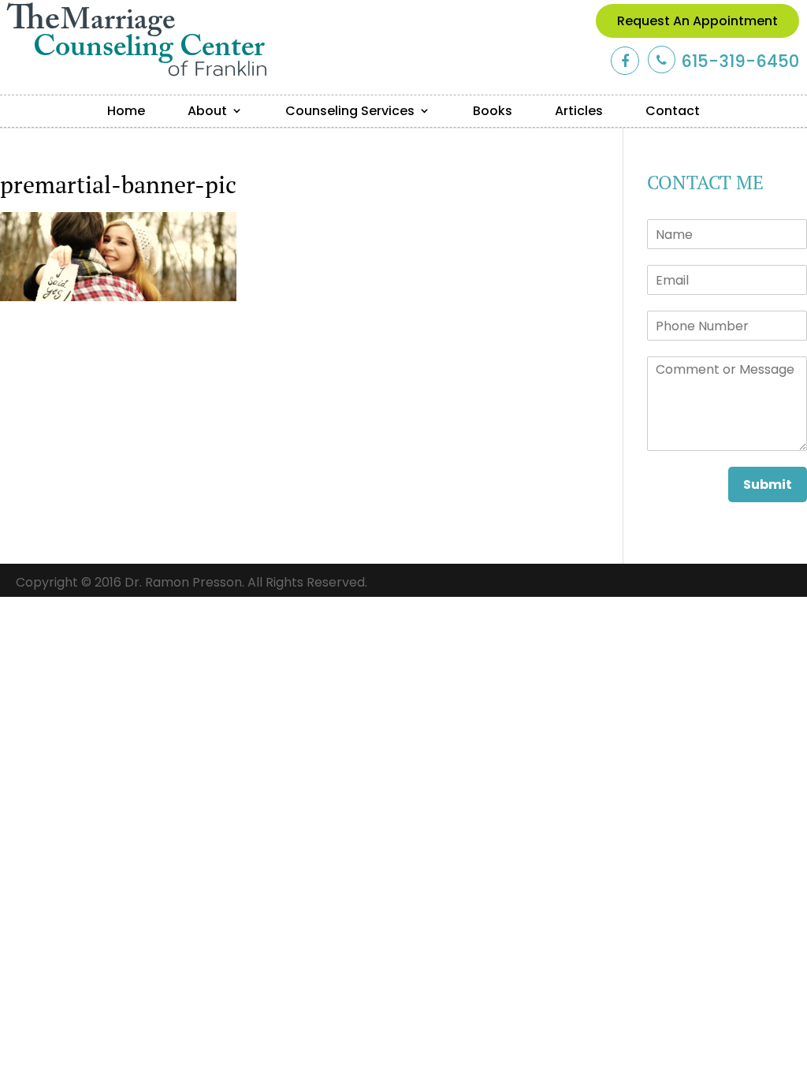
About (207, 111)
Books (492, 111)
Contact (672, 111)
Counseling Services (350, 111)
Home (126, 111)
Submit (767, 484)
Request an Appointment (697, 21)
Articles (579, 111)
